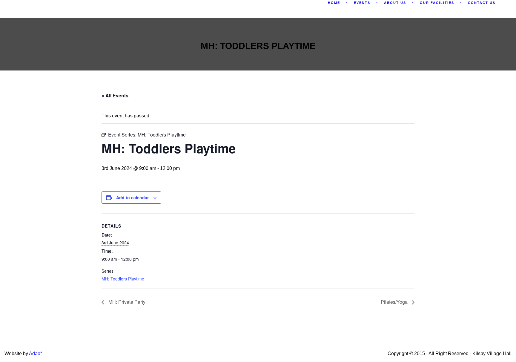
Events (362, 2)
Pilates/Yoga (395, 301)
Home (334, 2)
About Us (395, 2)
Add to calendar (132, 197)
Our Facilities (437, 2)
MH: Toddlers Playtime (123, 279)
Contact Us (481, 2)
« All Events (115, 95)
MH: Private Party (126, 301)
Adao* (35, 353)
